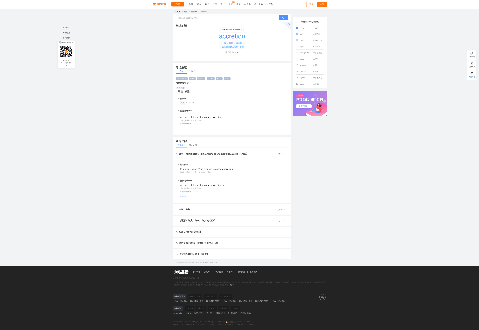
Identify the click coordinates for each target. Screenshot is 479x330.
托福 (177, 4)
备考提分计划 (178, 324)
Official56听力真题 (196, 301)
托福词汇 (194, 12)
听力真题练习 (233, 313)
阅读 (207, 4)
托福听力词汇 (199, 313)
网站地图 (242, 272)
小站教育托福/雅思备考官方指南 (186, 278)
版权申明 (196, 272)
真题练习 (472, 77)
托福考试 (211, 324)
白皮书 (247, 4)
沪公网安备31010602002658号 (239, 322)
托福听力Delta (245, 313)
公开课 (270, 4)
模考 (239, 4)
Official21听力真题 (278, 301)
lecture (188, 313)
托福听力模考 (220, 313)
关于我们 (230, 272)
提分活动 (258, 4)
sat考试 (221, 324)
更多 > (232, 285)
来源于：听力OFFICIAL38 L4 (190, 124)
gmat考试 (240, 324)
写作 (223, 4)
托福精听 (209, 313)
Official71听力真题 (261, 301)
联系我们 (219, 272)
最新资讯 (253, 272)
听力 (199, 4)
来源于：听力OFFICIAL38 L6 (190, 192)
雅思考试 (201, 324)
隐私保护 (207, 272)
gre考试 (230, 324)
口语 (215, 4)
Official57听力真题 (212, 301)
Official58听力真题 (229, 301)
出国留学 (251, 324)
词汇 (231, 4)
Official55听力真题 (180, 301)
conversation (178, 313)
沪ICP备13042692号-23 (216, 322)
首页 (191, 4)
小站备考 (176, 12)
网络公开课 (190, 324)
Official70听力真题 (245, 301)
